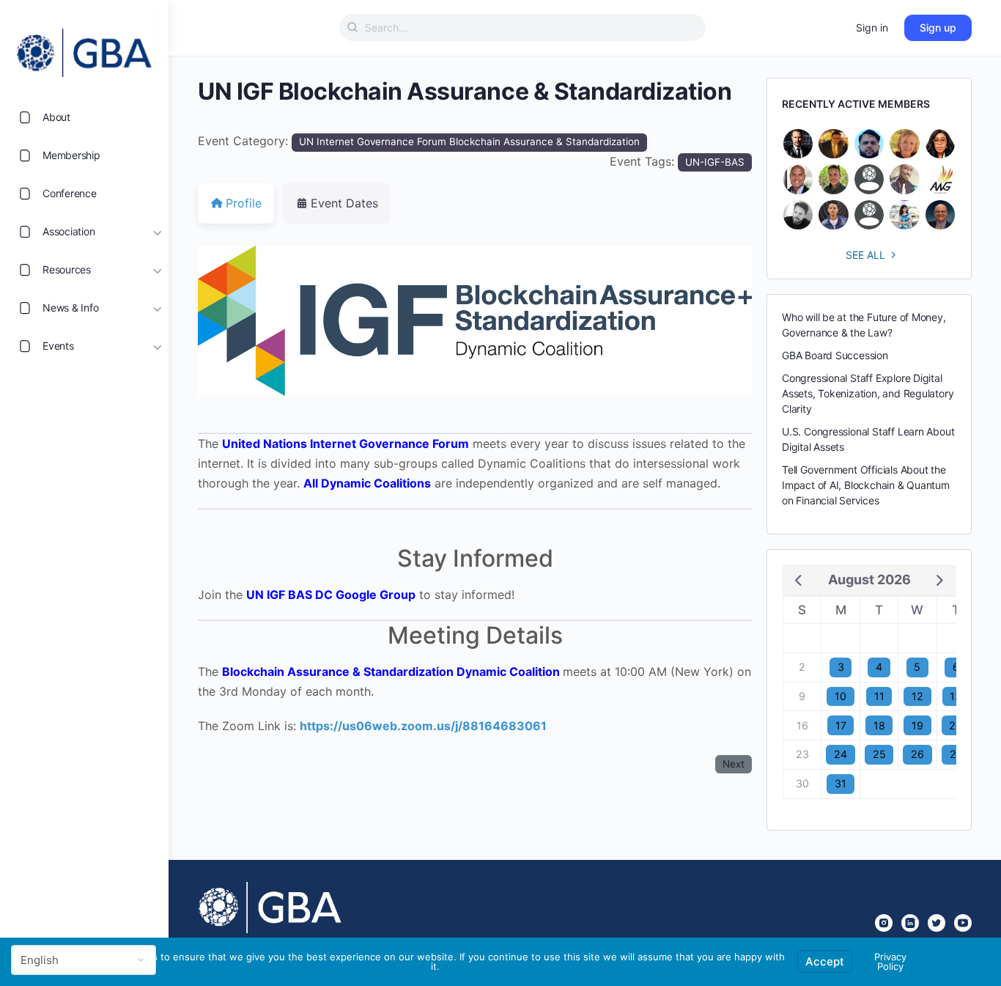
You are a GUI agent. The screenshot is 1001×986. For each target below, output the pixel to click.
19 (917, 725)
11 (879, 696)
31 (840, 783)
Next (734, 764)
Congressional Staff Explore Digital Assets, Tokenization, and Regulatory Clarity (867, 393)
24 (840, 754)
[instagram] (884, 923)
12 (917, 696)
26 (917, 754)
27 (956, 754)
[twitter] (936, 923)
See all (865, 255)
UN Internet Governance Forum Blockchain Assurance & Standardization (469, 141)
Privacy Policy (890, 961)
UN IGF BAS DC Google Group (330, 594)
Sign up (938, 27)
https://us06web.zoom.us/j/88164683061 (423, 725)
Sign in (872, 27)
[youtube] (963, 923)
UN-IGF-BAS (715, 162)
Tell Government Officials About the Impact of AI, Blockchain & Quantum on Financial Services (866, 485)
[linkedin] (910, 923)
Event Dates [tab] (344, 203)
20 (955, 725)
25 (879, 754)
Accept (824, 961)
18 (879, 725)
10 (840, 696)
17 (840, 725)
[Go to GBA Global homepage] (84, 48)
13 (955, 696)
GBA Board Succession (835, 355)
